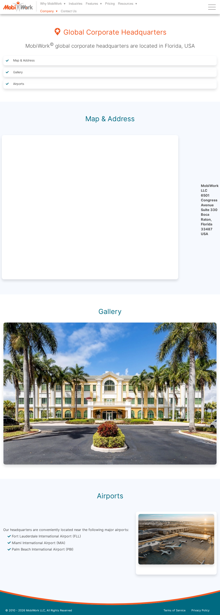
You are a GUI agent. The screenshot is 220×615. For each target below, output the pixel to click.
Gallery (18, 72)
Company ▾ (49, 11)
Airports (18, 84)
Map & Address (24, 60)
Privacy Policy (200, 610)
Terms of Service (174, 610)
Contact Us (69, 11)
